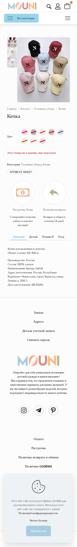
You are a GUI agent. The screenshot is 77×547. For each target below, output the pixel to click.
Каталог (25, 109)
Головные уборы (44, 109)
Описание (19, 237)
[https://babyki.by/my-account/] (49, 6)
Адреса (38, 321)
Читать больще (38, 520)
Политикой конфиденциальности (38, 513)
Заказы (38, 312)
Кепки (46, 164)
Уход (61, 237)
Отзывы (48, 237)
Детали (33, 237)
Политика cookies (38, 466)
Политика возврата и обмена (38, 457)
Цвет (10, 136)
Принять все (38, 531)
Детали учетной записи (38, 330)
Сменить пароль (38, 339)
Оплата (39, 439)
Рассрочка (38, 448)
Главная (11, 109)
